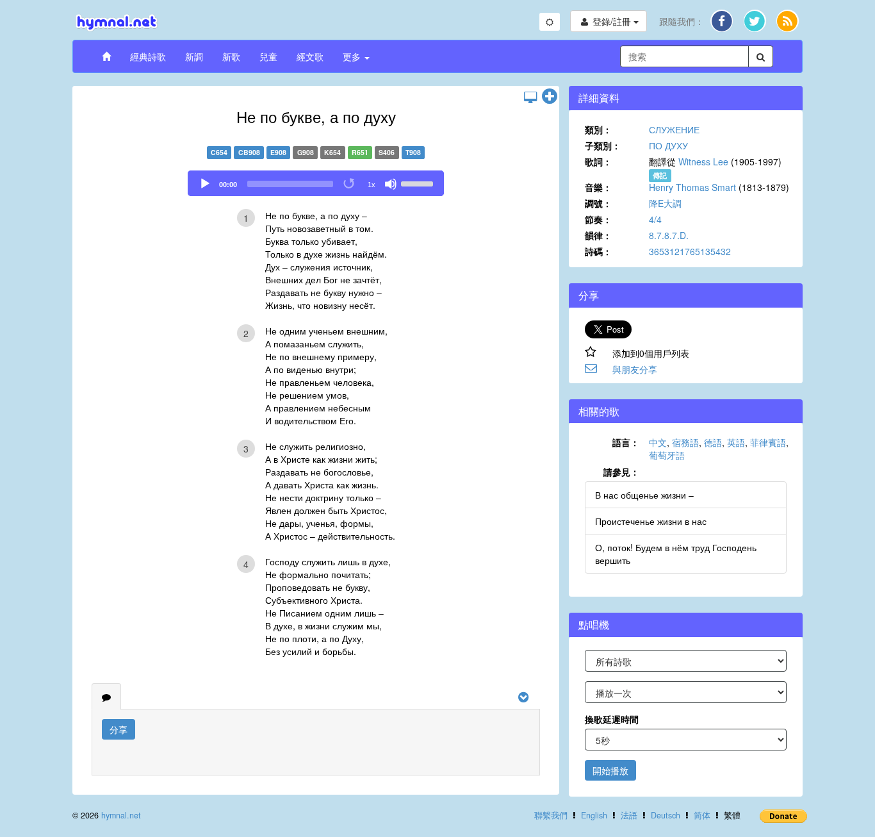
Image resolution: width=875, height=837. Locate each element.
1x (371, 184)
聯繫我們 (551, 815)
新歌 (231, 56)
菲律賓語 (768, 442)
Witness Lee (703, 161)
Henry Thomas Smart (692, 187)
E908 (278, 152)
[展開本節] (549, 97)
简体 (702, 815)
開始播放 (610, 770)
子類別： (603, 145)
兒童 (268, 56)
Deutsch (665, 815)
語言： (625, 442)
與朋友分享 (634, 369)
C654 (219, 152)
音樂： (598, 187)
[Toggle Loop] (349, 184)
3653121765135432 (690, 251)
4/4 (655, 219)
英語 (736, 442)
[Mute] (390, 184)
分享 (118, 729)
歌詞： (598, 161)
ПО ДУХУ (668, 145)
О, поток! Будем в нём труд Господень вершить (675, 554)
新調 (194, 56)
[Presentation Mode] (530, 96)
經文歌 (310, 56)
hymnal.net (121, 815)
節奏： (598, 219)
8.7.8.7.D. (669, 235)
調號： (598, 203)
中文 (658, 442)
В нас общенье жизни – (644, 494)
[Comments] (106, 696)
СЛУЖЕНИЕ (674, 129)
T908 (413, 152)
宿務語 (685, 442)
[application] (316, 183)
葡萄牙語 (667, 455)
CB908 (249, 152)
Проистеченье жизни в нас (651, 521)
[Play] (205, 184)
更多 (353, 56)
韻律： (598, 235)
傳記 (660, 175)
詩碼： (598, 251)
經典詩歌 (148, 56)
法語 (629, 815)
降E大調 (665, 203)
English (594, 815)
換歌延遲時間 (612, 719)
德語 (713, 442)
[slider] (419, 182)
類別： (598, 129)
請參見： (621, 471)
